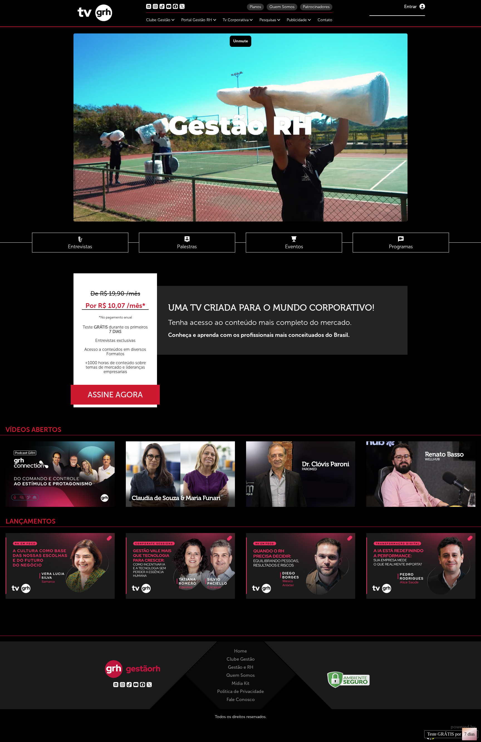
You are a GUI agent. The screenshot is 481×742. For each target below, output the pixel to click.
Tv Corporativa (236, 20)
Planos (255, 7)
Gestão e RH (240, 667)
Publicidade (297, 20)
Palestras (187, 246)
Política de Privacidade (240, 691)
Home (240, 651)
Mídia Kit (240, 683)
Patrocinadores (316, 7)
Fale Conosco (241, 699)
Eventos (294, 246)
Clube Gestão (158, 20)
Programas (401, 246)
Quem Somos (282, 7)
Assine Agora (115, 394)
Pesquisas (268, 20)
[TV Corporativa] (95, 19)
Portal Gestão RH (197, 20)
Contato (325, 20)
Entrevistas (80, 246)
